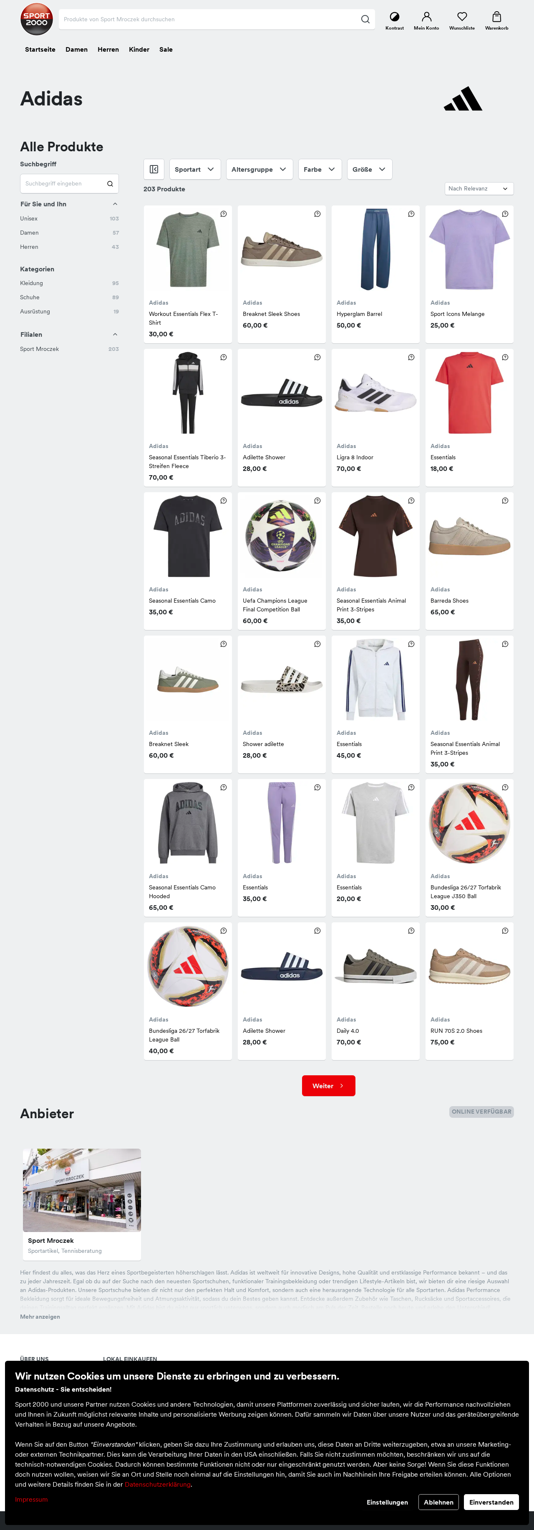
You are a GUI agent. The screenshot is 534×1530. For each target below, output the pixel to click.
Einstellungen (387, 1502)
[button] (69, 218)
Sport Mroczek (51, 1240)
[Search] (110, 183)
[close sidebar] (154, 169)
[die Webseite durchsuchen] (365, 19)
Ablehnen (438, 1502)
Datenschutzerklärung (158, 1484)
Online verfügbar (481, 1111)
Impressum (31, 1499)
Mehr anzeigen (40, 1316)
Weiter (322, 1086)
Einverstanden (491, 1502)
